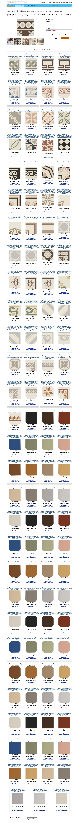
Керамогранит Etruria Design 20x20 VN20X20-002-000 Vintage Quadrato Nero (31, 714)
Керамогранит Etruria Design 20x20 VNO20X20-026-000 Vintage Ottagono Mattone (64, 613)
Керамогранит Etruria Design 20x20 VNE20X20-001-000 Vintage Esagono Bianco (14, 613)
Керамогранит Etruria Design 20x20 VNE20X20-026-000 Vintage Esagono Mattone (64, 512)
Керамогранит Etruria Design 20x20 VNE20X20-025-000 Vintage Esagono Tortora (47, 562)
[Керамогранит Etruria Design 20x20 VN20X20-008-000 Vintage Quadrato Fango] (64, 773)
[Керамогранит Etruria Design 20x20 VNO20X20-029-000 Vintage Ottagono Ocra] (64, 672)
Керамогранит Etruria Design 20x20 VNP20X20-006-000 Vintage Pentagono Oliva (31, 436)
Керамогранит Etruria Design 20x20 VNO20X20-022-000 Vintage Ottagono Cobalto (14, 638)
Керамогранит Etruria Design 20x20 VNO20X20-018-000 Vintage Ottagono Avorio (14, 689)
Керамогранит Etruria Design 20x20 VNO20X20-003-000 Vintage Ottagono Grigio (47, 689)
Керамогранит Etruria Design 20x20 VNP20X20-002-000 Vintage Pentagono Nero (31, 410)
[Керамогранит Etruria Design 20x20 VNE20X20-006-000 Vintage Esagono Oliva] (31, 545)
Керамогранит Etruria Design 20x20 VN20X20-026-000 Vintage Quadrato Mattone (64, 714)
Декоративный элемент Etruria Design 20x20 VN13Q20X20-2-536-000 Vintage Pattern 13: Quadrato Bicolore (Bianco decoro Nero (31, 136)
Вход (70, 2)
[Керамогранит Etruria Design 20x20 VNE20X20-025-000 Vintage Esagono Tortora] (47, 571)
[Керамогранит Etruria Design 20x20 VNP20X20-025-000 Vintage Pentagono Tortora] (47, 470)
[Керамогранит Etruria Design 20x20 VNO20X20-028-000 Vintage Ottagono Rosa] (64, 647)
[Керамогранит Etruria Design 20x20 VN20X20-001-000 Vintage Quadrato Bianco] (61, 798)
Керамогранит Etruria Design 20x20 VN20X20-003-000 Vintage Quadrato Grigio (17, 790)
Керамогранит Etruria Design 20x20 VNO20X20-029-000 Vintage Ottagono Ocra (64, 664)
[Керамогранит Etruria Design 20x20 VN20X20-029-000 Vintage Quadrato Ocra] (31, 773)
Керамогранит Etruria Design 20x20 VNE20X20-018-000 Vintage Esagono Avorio (14, 588)
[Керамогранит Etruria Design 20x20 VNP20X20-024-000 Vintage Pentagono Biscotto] (31, 470)
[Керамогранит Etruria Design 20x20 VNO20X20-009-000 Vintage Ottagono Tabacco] (14, 672)
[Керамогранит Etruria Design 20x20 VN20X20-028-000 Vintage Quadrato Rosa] (64, 748)
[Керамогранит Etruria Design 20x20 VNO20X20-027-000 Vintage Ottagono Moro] (47, 621)
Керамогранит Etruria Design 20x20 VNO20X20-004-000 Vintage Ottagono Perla (64, 689)
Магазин (15, 817)
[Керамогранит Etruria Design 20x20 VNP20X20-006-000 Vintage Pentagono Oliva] (31, 444)
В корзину (65, 38)
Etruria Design (15, 10)
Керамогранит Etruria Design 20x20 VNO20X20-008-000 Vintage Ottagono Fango (31, 689)
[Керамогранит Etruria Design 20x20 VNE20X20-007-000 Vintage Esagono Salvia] (47, 545)
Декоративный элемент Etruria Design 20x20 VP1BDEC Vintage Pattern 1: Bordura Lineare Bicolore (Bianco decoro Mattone (15, 410)
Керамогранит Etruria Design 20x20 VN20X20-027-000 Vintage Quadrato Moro (48, 714)
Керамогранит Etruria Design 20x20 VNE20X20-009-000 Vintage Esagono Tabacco (14, 562)
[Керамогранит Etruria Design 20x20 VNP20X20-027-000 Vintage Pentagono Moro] (47, 418)
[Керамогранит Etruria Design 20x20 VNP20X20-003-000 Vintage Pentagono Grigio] (47, 495)
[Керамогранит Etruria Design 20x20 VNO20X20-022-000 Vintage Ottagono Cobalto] (14, 647)
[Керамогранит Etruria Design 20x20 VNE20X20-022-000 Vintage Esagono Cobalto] (14, 545)
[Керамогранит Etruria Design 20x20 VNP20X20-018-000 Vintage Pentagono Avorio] (14, 495)
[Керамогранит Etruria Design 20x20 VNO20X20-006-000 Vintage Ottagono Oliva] (31, 647)
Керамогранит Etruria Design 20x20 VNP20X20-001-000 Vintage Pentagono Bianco (14, 512)
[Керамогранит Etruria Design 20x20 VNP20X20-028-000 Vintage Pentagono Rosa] (64, 444)
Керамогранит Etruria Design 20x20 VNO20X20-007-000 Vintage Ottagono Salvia (47, 638)
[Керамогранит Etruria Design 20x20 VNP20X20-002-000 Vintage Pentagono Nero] (31, 418)
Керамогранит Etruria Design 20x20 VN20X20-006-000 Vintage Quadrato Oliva (31, 740)
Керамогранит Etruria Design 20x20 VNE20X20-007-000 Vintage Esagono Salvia (47, 537)
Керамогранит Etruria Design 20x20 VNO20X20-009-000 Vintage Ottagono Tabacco (14, 664)
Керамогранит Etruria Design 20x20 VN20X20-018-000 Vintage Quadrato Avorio (48, 765)
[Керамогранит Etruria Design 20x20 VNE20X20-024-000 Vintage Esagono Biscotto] (31, 571)
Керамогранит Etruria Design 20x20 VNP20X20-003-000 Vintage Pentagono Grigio (47, 487)
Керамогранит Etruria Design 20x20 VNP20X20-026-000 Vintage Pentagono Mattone (64, 410)
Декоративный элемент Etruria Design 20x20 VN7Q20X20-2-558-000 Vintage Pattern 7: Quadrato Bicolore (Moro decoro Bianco (47, 246)
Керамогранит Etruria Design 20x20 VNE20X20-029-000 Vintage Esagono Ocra (64, 562)
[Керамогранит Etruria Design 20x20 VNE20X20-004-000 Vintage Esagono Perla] (64, 596)
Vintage (20, 10)
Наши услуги (56, 2)
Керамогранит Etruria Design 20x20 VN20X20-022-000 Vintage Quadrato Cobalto (15, 740)
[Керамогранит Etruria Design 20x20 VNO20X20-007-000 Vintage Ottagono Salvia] (47, 647)
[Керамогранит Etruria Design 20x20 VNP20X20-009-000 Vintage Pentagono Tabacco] (14, 470)
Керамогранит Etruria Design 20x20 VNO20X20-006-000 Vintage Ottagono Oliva (31, 638)
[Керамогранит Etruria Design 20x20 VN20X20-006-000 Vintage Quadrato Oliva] (31, 748)
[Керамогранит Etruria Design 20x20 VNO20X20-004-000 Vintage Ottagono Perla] (64, 697)
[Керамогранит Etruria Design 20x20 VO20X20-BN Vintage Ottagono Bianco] (14, 722)
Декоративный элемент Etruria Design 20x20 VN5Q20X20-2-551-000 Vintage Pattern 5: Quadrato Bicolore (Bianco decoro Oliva (64, 273)
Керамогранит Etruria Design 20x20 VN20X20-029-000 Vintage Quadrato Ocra (31, 765)
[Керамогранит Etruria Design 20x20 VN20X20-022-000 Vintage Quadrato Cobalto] (14, 748)
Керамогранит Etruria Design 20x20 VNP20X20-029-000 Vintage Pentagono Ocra (64, 461)
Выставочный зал (19, 5)
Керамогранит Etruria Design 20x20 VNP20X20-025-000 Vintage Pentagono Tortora (47, 461)
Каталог (43, 2)
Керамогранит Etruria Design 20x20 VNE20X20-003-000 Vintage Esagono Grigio (47, 588)
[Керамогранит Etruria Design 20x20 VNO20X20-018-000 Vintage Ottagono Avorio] (14, 697)
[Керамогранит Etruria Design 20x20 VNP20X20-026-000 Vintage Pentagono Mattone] (64, 418)
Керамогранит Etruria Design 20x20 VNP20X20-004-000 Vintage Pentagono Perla (64, 487)
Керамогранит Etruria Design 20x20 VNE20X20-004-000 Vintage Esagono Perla (64, 588)
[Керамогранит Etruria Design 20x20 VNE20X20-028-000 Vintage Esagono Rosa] (64, 545)
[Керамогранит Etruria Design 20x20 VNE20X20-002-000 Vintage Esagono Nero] (31, 520)
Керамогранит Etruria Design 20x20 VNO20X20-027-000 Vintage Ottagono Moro (47, 613)
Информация (64, 2)
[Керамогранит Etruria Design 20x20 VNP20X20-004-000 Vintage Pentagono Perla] (64, 495)
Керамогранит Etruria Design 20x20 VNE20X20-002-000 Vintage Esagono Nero (31, 512)
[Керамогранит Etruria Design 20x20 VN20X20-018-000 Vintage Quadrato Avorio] (47, 773)
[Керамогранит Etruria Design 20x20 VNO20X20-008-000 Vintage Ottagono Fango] (31, 697)
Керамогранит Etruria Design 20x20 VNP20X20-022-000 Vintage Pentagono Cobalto (14, 436)
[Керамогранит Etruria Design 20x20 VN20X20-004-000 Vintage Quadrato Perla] (39, 798)
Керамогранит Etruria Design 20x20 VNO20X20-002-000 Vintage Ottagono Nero (31, 613)
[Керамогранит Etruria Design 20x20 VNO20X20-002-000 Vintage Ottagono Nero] (31, 621)
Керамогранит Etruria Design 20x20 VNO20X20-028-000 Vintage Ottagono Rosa (64, 638)
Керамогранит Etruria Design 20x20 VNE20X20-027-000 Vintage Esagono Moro (47, 512)
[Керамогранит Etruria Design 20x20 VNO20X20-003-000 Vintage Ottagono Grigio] (47, 697)
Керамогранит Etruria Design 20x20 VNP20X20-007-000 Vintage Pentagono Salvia (47, 436)
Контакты (49, 2)
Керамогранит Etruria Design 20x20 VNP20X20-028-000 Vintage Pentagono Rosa (64, 436)
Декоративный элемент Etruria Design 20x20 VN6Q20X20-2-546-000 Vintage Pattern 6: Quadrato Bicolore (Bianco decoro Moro (15, 273)
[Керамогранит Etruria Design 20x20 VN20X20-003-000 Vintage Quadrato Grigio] (17, 798)
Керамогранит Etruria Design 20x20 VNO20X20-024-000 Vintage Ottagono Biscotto (31, 664)
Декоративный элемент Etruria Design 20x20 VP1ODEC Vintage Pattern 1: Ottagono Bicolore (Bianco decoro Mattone (48, 383)
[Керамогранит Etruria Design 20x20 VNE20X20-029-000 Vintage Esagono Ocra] (64, 571)
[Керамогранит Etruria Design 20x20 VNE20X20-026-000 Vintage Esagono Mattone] (64, 520)
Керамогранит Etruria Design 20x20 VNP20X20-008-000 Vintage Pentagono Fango (31, 487)
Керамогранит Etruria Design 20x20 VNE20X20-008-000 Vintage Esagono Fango (31, 588)
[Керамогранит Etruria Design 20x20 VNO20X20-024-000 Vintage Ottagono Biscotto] (31, 672)
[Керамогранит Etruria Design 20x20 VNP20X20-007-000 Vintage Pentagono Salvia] (47, 444)
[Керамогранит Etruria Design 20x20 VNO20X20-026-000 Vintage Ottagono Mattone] (64, 621)
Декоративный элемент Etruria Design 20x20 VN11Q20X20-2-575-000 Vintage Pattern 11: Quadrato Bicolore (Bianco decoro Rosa (47, 163)
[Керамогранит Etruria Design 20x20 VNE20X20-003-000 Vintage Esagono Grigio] (47, 596)
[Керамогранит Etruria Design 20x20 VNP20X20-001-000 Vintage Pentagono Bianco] (14, 520)
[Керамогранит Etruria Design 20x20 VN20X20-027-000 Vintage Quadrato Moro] (47, 722)
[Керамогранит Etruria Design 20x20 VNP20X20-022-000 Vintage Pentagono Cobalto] (14, 444)
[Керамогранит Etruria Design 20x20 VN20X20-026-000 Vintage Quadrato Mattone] (64, 722)
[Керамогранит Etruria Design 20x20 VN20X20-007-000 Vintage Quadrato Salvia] (47, 748)
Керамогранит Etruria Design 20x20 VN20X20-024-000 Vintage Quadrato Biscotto (15, 765)
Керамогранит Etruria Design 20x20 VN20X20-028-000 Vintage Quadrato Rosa (64, 740)
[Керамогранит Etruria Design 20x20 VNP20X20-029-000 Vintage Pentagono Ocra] (64, 470)
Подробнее (15, 75)
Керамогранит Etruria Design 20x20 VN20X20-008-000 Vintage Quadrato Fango (64, 765)
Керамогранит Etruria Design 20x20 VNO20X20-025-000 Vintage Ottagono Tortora (47, 664)
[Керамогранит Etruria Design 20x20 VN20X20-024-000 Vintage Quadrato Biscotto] (14, 773)
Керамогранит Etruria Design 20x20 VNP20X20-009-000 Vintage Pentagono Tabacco (14, 461)
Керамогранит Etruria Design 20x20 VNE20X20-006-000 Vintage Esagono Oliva (31, 537)
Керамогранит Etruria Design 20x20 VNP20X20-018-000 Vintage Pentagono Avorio (14, 487)
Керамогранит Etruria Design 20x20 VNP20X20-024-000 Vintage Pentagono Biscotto (31, 461)
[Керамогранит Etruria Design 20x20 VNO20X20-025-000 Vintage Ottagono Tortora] (47, 672)
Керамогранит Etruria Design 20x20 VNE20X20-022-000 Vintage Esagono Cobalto (14, 537)
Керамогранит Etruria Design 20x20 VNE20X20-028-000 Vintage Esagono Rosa (64, 537)
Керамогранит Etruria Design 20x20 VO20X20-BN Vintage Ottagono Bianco (14, 714)
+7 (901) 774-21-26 (54, 5)
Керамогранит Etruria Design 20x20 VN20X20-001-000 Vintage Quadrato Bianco (61, 790)
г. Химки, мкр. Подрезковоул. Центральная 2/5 (32, 818)
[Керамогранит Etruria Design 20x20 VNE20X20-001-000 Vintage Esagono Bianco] (14, 621)
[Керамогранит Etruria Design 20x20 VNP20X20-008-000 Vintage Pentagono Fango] (31, 495)
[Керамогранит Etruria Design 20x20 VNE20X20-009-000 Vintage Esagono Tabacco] (14, 571)
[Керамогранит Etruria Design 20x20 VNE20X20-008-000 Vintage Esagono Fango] (31, 596)
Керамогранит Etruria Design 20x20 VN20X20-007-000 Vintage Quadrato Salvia (48, 740)
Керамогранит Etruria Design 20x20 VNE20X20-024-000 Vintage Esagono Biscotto (31, 562)
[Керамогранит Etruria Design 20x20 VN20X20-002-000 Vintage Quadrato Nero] (31, 722)
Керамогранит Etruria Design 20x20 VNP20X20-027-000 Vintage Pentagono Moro (47, 410)
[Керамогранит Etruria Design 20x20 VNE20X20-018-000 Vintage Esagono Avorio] (14, 596)
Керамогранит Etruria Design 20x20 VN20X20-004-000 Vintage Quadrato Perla (39, 790)
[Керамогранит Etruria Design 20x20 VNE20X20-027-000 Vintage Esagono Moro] (47, 520)
